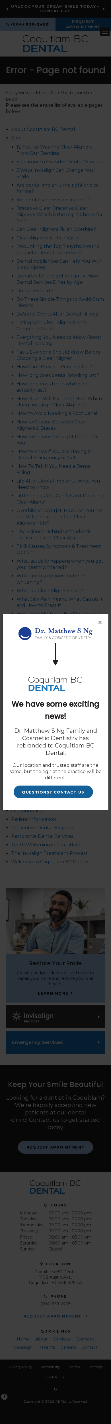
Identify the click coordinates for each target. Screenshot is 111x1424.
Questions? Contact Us (53, 792)
